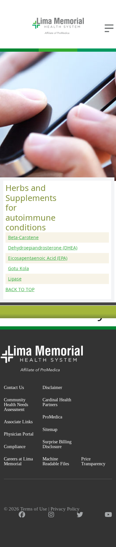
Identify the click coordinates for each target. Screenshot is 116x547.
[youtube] (108, 514)
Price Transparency (93, 461)
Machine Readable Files (56, 461)
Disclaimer (52, 387)
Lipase (15, 279)
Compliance (14, 446)
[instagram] (51, 514)
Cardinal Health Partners (57, 402)
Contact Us (14, 387)
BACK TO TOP (19, 289)
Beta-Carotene (23, 237)
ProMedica (52, 416)
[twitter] (80, 514)
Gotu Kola (18, 268)
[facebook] (22, 514)
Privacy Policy (65, 508)
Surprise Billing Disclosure (57, 444)
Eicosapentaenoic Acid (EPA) (37, 258)
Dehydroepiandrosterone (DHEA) (42, 248)
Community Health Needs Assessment (16, 404)
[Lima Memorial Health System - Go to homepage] (58, 26)
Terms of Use (33, 508)
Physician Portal (19, 434)
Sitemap (50, 429)
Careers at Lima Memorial (18, 461)
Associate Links (18, 421)
